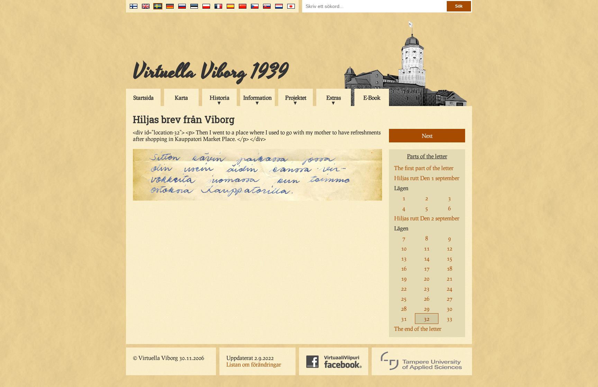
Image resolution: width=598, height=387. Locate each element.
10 (404, 248)
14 (426, 258)
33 (449, 318)
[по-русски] (180, 9)
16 (404, 268)
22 (404, 288)
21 (449, 278)
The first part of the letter (423, 168)
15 (449, 258)
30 (449, 308)
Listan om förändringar (253, 364)
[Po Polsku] (205, 9)
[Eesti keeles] (193, 9)
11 (426, 248)
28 (404, 308)
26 (426, 298)
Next (427, 135)
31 (404, 318)
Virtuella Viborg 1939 (210, 71)
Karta (181, 97)
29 (426, 308)
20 (426, 278)
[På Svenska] (156, 9)
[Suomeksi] (132, 9)
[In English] (144, 9)
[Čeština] (253, 9)
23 (426, 288)
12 (449, 248)
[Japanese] (289, 9)
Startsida (143, 97)
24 (449, 288)
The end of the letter (417, 328)
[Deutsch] (168, 9)
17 (426, 268)
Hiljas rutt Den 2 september (426, 218)
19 (404, 278)
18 (449, 268)
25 (404, 298)
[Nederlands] (277, 9)
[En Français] (217, 9)
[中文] (241, 9)
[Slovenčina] (265, 9)
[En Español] (229, 9)
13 (404, 258)
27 (449, 298)
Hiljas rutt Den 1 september (426, 178)
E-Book (371, 97)
